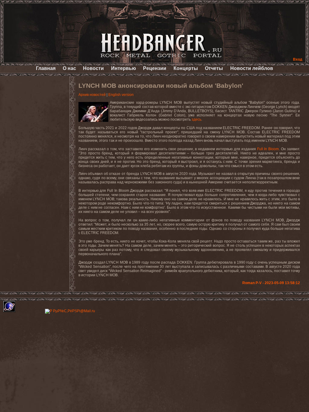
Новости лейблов (251, 68)
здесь (196, 119)
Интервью (123, 68)
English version (121, 95)
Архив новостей (92, 95)
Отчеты (214, 68)
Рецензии (154, 68)
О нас (69, 68)
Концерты (186, 68)
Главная (46, 68)
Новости (93, 68)
